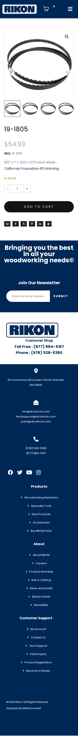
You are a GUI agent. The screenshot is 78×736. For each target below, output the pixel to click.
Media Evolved (32, 708)
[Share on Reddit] (48, 224)
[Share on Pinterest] (32, 224)
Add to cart (39, 206)
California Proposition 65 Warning (31, 168)
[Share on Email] (7, 224)
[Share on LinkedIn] (40, 224)
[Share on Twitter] (24, 224)
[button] (67, 36)
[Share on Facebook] (15, 224)
